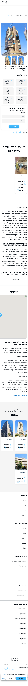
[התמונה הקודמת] (17, 38)
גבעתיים (24, 543)
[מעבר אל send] (20, 132)
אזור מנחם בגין (22, 591)
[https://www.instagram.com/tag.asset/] (6, 668)
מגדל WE (23, 644)
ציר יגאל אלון (22, 576)
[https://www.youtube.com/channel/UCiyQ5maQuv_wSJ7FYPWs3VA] (2, 668)
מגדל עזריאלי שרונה (20, 619)
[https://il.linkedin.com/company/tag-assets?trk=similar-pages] (9, 668)
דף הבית (24, 500)
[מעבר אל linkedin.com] (14, 132)
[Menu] (25, 2)
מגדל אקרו (23, 639)
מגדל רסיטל (23, 624)
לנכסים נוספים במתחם (20, 395)
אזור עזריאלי (22, 566)
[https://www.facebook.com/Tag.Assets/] (13, 668)
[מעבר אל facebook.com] (16, 132)
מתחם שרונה (22, 571)
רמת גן (24, 533)
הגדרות (3, 678)
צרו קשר (23, 515)
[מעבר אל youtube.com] (14, 39)
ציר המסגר (23, 581)
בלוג (25, 510)
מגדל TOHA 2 (22, 634)
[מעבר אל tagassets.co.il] (4, 2)
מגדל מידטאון (22, 629)
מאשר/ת (21, 678)
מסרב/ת (10, 678)
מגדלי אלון (23, 614)
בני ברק (24, 538)
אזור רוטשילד (22, 586)
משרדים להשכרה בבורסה (19, 561)
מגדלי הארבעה (22, 609)
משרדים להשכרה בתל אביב (16, 15)
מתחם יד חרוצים (21, 596)
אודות (24, 505)
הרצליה (24, 548)
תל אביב (24, 528)
